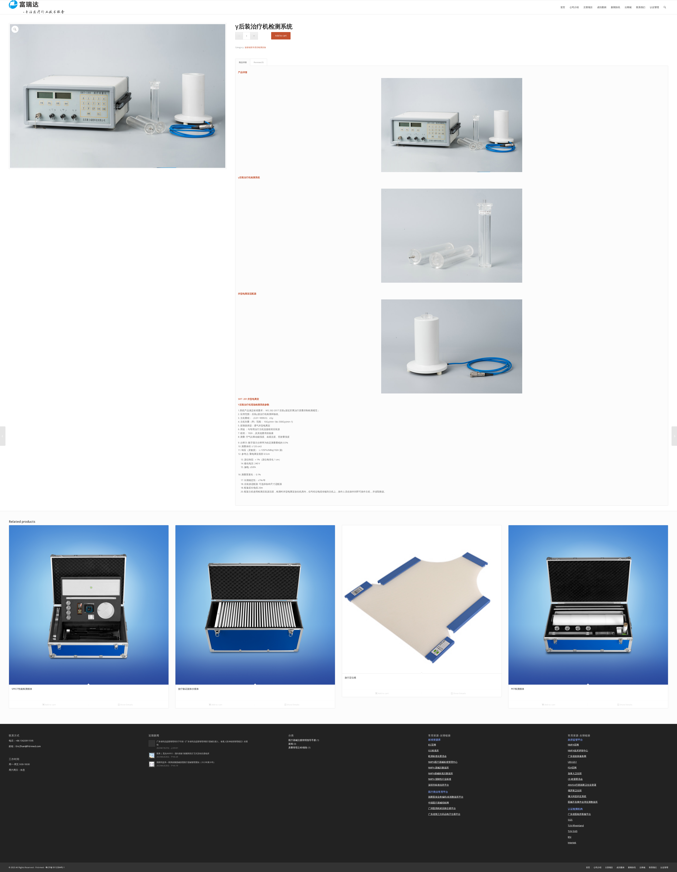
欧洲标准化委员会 (437, 756)
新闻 (290, 743)
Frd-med (39, 867)
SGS (570, 819)
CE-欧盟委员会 (575, 779)
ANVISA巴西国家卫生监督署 (582, 784)
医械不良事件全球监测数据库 (583, 801)
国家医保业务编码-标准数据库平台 (445, 796)
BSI (569, 837)
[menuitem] (562, 7)
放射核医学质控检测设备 (255, 47)
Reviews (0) (259, 62)
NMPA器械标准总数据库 (440, 773)
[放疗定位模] (674, 436)
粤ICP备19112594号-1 (55, 867)
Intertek (572, 842)
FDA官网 (572, 767)
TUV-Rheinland (576, 825)
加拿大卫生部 (575, 773)
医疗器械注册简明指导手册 (302, 740)
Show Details (126, 704)
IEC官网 (432, 744)
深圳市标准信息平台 (438, 784)
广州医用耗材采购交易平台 (442, 808)
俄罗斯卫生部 (575, 790)
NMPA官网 (573, 744)
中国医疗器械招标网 (438, 802)
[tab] (242, 62)
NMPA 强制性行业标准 (439, 779)
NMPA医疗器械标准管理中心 (443, 762)
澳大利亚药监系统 (577, 796)
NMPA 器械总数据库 (438, 767)
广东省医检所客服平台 (579, 814)
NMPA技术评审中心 (578, 750)
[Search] (664, 7)
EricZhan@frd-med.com (28, 746)
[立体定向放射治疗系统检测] (2, 436)
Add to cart (280, 35)
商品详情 (243, 62)
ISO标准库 (433, 750)
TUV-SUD (572, 831)
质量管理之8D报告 (297, 747)
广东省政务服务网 (577, 756)
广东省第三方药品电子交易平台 (444, 814)
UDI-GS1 (572, 762)
